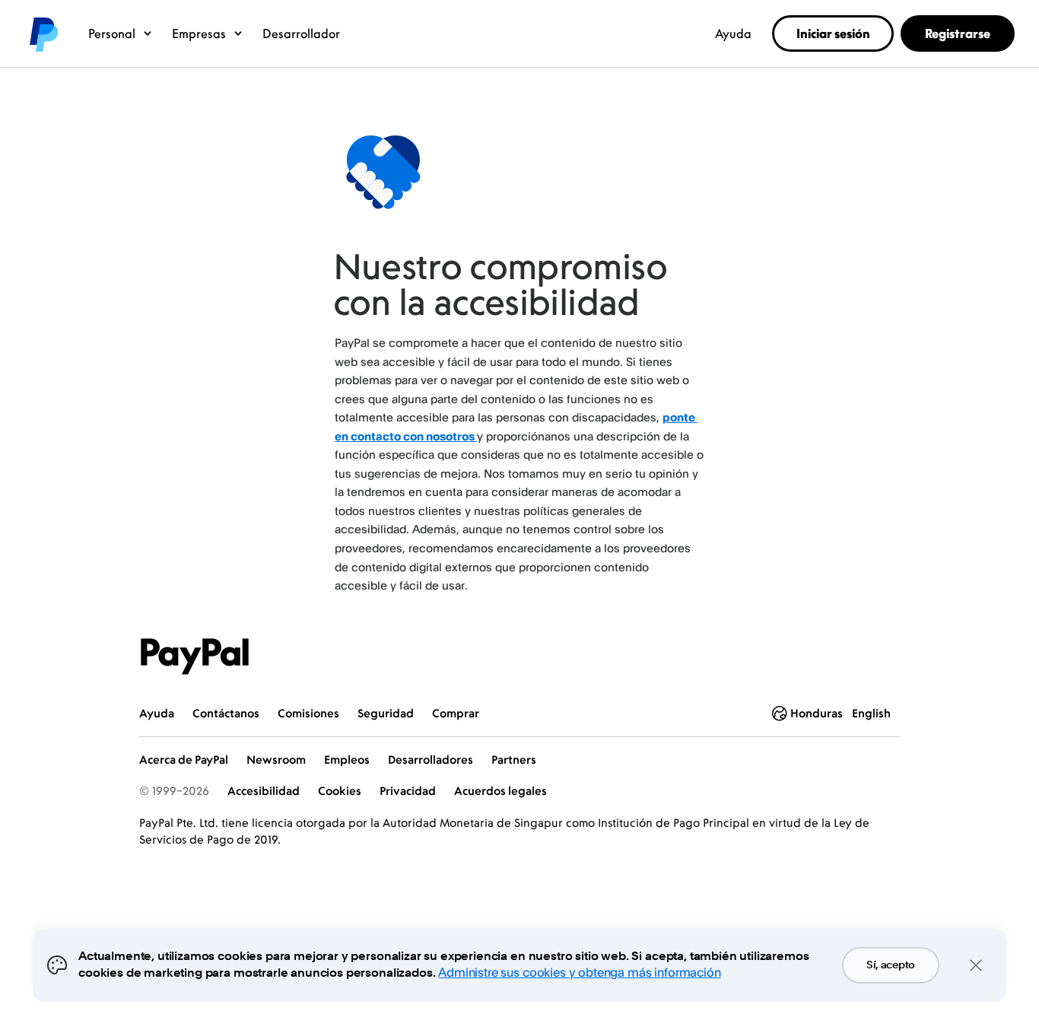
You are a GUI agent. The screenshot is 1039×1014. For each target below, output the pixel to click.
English (871, 713)
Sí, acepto (890, 965)
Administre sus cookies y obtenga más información (579, 972)
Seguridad (385, 713)
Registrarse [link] (957, 33)
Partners (513, 759)
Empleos (347, 759)
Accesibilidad (263, 790)
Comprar (455, 713)
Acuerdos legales (500, 790)
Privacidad (408, 790)
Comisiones (308, 713)
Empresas (199, 33)
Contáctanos (225, 713)
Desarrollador (301, 33)
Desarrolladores (430, 759)
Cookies (339, 790)
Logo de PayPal (42, 33)
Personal (111, 33)
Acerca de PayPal (183, 759)
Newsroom (276, 759)
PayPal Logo (194, 656)
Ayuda (733, 33)
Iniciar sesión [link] (833, 33)
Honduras (816, 713)
